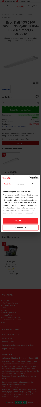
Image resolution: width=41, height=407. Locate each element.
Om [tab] (33, 184)
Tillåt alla (20, 221)
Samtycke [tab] (7, 184)
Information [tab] (20, 184)
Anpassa (19, 227)
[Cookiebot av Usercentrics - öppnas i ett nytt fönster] (29, 177)
